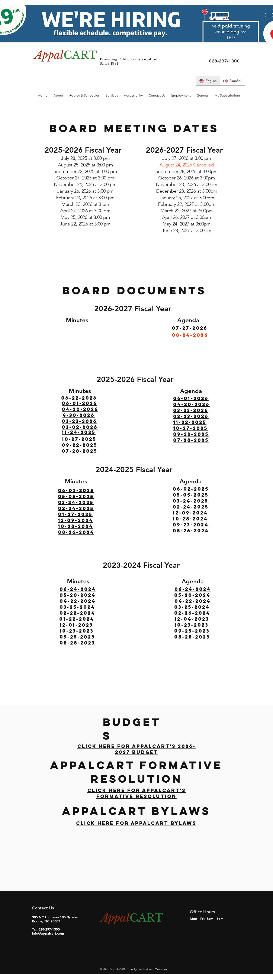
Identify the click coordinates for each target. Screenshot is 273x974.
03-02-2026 (80, 427)
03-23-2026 (79, 421)
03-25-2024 (77, 607)
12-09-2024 (75, 520)
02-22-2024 (77, 613)
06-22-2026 (79, 398)
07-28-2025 (191, 440)
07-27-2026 (190, 328)
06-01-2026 (79, 403)
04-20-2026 (80, 409)
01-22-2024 (76, 619)
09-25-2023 (77, 637)
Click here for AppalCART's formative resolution (136, 793)
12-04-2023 (191, 619)
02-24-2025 (76, 508)
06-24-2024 (78, 589)
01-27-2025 (75, 514)
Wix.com (160, 969)
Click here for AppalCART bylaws (136, 823)
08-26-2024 (76, 532)
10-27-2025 (79, 439)
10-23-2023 (77, 631)
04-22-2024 (78, 601)
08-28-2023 (192, 637)
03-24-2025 (76, 502)
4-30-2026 (78, 415)
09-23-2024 (191, 525)
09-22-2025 (79, 445)
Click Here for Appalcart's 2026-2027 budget (136, 749)
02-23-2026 (191, 416)
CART (80, 55)
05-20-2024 (78, 595)
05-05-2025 (76, 496)
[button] (58, 95)
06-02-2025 (76, 490)
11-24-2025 (79, 432)
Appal (49, 55)
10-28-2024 (75, 526)
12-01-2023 (76, 625)
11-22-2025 (189, 422)
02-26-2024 (192, 613)
